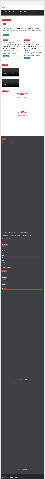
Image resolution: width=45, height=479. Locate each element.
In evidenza (4, 279)
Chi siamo (7, 11)
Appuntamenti (5, 40)
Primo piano (4, 282)
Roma (4, 262)
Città (34, 11)
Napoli (4, 264)
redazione (13, 26)
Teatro (20, 11)
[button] (35, 11)
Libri (30, 11)
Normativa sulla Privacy (11, 14)
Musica (25, 11)
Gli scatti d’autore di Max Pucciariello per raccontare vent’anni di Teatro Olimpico (33, 47)
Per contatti (14, 11)
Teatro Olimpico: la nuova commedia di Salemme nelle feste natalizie (11, 46)
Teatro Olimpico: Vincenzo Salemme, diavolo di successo (21, 28)
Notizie (3, 274)
